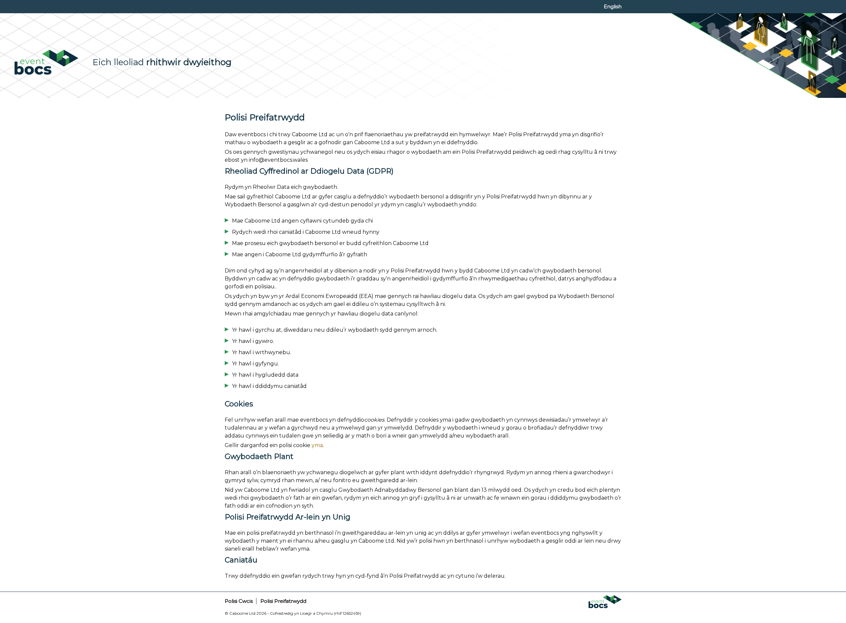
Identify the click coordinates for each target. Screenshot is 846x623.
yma (317, 445)
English (613, 6)
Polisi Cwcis (239, 601)
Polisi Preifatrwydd (283, 601)
